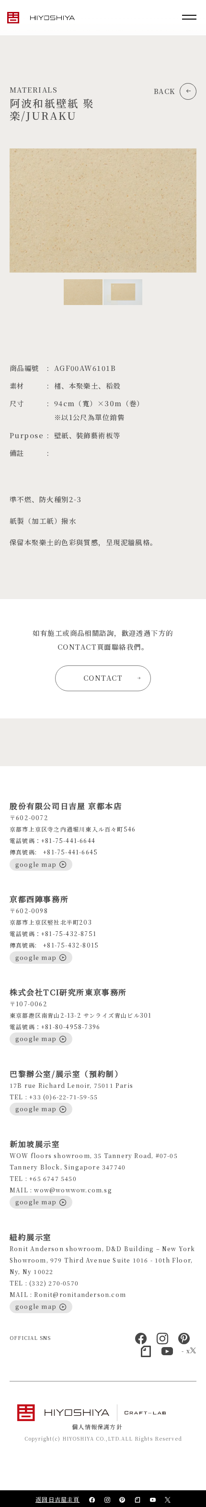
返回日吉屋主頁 (57, 1499)
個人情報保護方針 (97, 1427)
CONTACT (103, 678)
